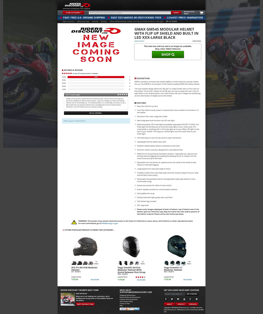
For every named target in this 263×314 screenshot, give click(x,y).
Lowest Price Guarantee (129, 299)
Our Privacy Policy (126, 301)
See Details (95, 279)
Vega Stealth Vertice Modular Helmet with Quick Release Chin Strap (131, 270)
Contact (181, 304)
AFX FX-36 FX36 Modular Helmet (84, 268)
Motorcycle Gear (83, 21)
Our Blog (193, 304)
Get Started (192, 294)
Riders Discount (68, 21)
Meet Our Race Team (85, 304)
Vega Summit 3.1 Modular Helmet (173, 268)
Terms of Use (125, 303)
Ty (67, 94)
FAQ (121, 306)
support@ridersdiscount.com (136, 292)
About (169, 304)
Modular (104, 21)
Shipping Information (127, 295)
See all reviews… (96, 113)
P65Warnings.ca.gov (110, 223)
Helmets (95, 21)
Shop (166, 54)
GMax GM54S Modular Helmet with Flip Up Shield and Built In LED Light (136, 21)
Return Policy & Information (130, 297)
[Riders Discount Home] (77, 5)
